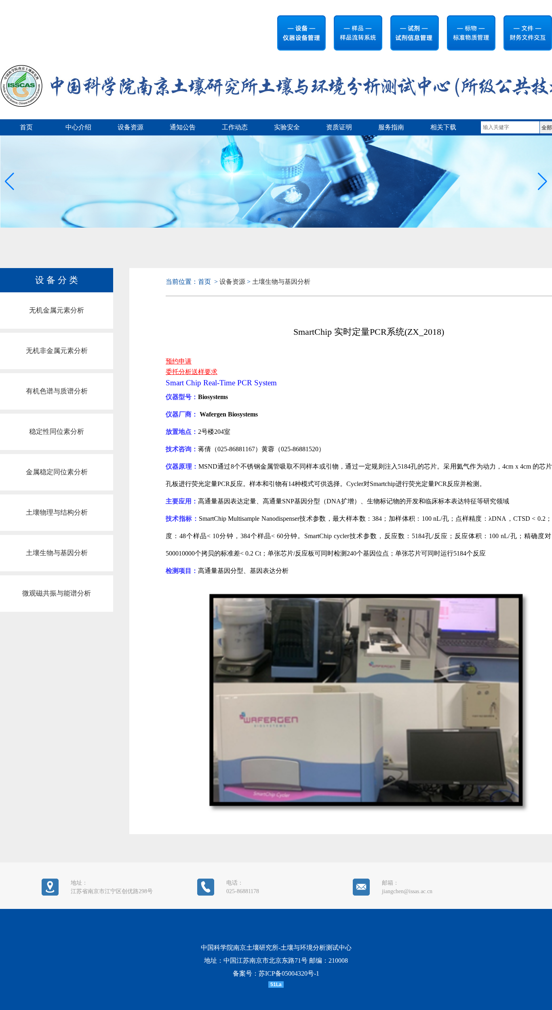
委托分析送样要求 (191, 371)
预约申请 (179, 361)
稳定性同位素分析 (56, 431)
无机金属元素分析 (56, 310)
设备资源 (130, 127)
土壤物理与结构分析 (57, 512)
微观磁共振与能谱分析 (56, 593)
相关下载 (443, 127)
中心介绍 (78, 127)
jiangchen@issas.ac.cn (407, 891)
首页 (26, 127)
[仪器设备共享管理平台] (297, 35)
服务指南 (391, 127)
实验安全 (287, 127)
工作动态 (235, 127)
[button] (542, 181)
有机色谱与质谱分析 (57, 391)
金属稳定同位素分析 (57, 472)
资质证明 (339, 127)
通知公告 (183, 127)
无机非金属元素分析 (57, 351)
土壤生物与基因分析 (57, 553)
